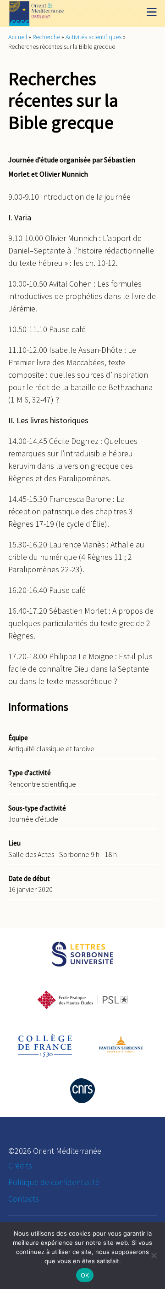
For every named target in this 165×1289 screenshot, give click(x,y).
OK (85, 1275)
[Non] (153, 1255)
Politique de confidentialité (53, 1182)
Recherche (46, 37)
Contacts (23, 1198)
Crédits (20, 1165)
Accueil (17, 37)
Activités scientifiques (93, 37)
